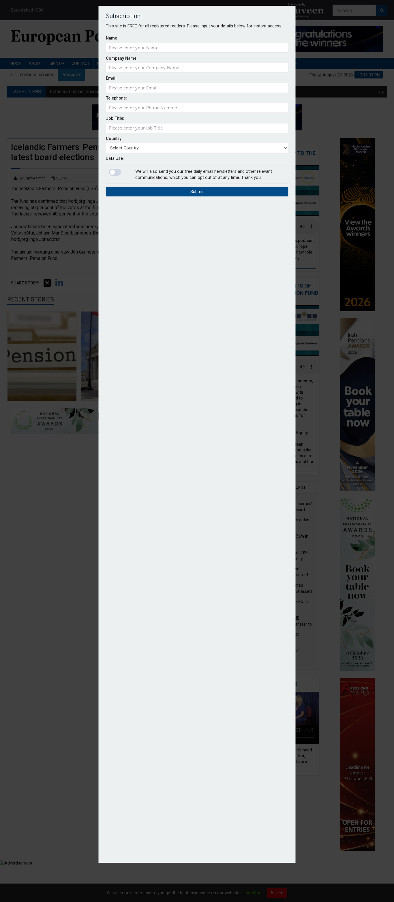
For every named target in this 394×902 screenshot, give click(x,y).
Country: (114, 138)
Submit (197, 192)
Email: (112, 78)
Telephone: (116, 98)
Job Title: (115, 118)
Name (111, 37)
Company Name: (122, 58)
